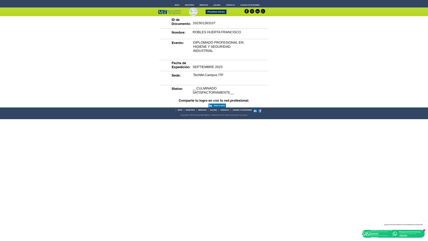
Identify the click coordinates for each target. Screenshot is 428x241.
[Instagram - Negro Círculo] (252, 11)
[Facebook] (246, 11)
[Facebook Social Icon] (259, 110)
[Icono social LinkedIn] (255, 110)
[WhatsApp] (263, 11)
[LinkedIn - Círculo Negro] (257, 11)
